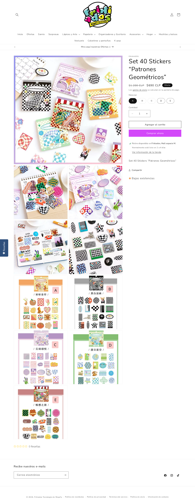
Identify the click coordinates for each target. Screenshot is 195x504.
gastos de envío (140, 90)
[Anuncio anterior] (14, 47)
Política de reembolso (74, 497)
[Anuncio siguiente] (180, 47)
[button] (17, 14)
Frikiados (38, 497)
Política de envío (137, 497)
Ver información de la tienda (146, 152)
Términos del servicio (118, 497)
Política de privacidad (96, 497)
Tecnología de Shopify (52, 497)
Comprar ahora (155, 133)
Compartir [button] (137, 170)
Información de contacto (158, 497)
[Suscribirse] (65, 475)
